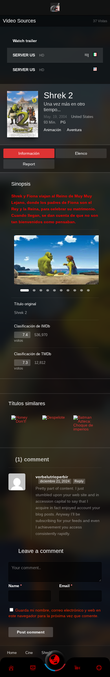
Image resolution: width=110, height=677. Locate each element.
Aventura (74, 130)
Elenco (81, 153)
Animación (52, 130)
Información (28, 153)
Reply (78, 481)
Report (29, 164)
